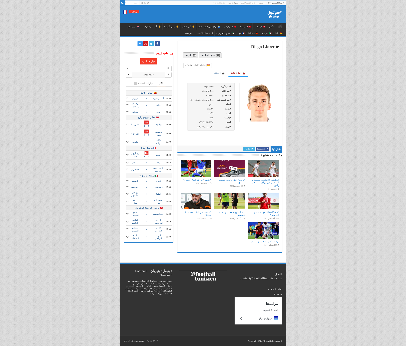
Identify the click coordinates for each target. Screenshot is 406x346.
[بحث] (122, 2)
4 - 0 (146, 126)
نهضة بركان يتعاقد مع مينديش (264, 241)
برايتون (158, 124)
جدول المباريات (208, 55)
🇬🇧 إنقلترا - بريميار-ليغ (148, 117)
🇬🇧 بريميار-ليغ (133, 26)
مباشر (260, 3)
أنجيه (158, 155)
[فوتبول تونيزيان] (274, 14)
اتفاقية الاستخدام (275, 289)
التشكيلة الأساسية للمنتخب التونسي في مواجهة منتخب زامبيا (265, 182)
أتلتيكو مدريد (158, 98)
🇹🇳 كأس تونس (230, 26)
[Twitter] (148, 3)
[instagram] (141, 3)
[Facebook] (151, 3)
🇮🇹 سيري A (267, 33)
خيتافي (158, 105)
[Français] (125, 12)
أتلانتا (158, 194)
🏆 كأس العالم (188, 26)
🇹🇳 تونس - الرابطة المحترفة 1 (148, 208)
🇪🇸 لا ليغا (278, 33)
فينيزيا (158, 181)
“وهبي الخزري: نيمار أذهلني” (197, 179)
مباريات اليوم (148, 61)
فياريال (135, 98)
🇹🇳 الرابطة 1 (259, 26)
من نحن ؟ (278, 294)
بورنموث (135, 133)
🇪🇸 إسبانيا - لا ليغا (149, 93)
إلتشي (158, 112)
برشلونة (134, 112)
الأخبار (271, 26)
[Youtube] (145, 3)
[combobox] (197, 65)
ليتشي (135, 181)
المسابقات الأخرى (205, 33)
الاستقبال (280, 26)
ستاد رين (135, 169)
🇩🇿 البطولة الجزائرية (225, 33)
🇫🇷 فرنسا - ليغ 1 (148, 148)
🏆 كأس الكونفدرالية (152, 26)
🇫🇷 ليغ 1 (241, 33)
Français (188, 33)
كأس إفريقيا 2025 (248, 3)
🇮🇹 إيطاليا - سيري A (148, 176)
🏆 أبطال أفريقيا (171, 26)
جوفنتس (135, 187)
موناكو (135, 162)
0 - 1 (146, 135)
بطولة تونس (233, 3)
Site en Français (219, 3)
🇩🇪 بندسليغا (253, 33)
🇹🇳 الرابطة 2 (245, 26)
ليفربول (135, 142)
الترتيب (188, 55)
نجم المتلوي (158, 214)
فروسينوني (158, 187)
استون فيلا (135, 124)
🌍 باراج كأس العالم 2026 (209, 26)
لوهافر (158, 162)
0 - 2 (146, 157)
